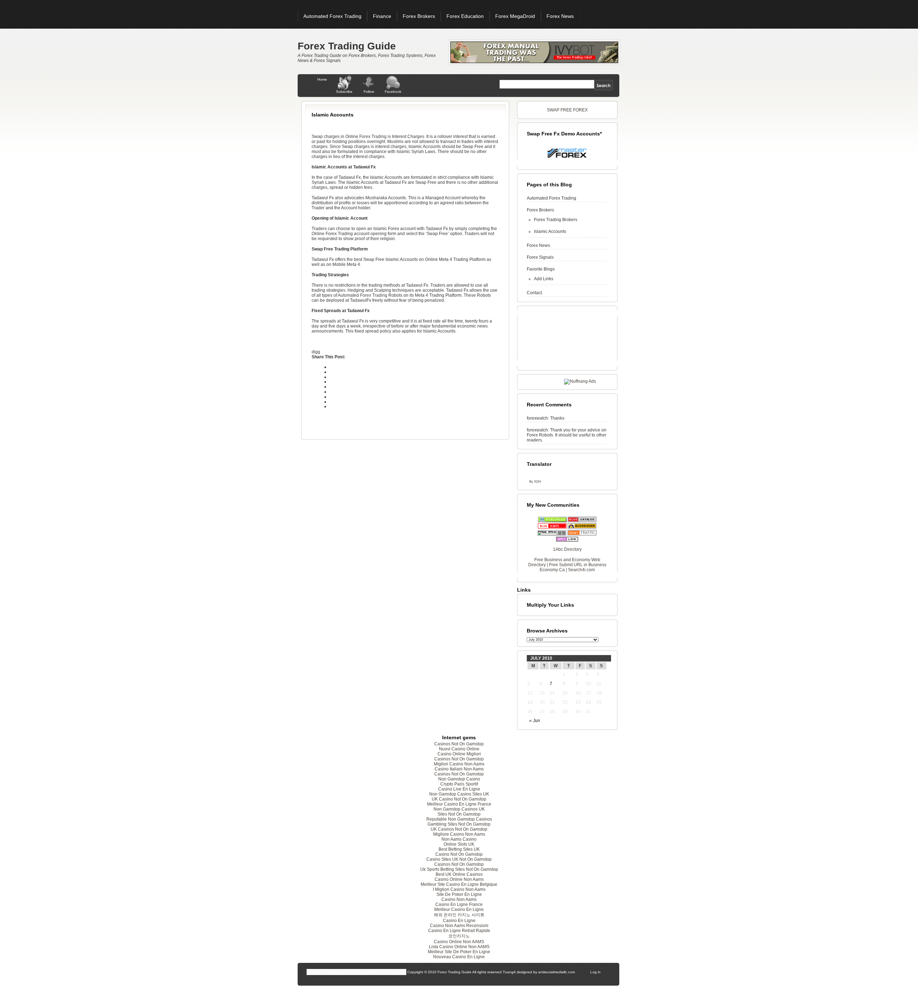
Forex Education (465, 16)
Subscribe (344, 92)
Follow (369, 92)
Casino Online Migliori (459, 753)
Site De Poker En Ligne (459, 894)
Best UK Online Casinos (459, 874)
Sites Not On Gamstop (459, 814)
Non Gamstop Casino (459, 779)
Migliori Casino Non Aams (459, 763)
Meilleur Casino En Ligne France (459, 804)
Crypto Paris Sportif (459, 784)
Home (322, 79)
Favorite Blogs (541, 269)
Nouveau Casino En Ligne (459, 956)
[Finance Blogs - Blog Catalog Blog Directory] (582, 520)
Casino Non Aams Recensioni (459, 925)
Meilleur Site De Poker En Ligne (459, 951)
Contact (534, 292)
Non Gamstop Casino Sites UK (459, 794)
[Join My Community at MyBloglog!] (552, 520)
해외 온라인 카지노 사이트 (459, 914)
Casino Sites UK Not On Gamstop (459, 859)
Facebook (393, 92)
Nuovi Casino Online (459, 748)
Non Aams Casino (459, 839)
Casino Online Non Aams (459, 879)
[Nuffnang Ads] (580, 381)
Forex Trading (373, 136)
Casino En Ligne (459, 920)
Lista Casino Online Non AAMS (459, 946)
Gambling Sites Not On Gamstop (459, 824)
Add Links (543, 278)
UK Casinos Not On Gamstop (459, 829)
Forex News (560, 16)
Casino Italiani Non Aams (459, 769)
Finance (382, 16)
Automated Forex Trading (332, 16)
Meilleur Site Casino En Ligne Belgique (459, 884)
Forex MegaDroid (515, 16)
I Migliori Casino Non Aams (459, 889)
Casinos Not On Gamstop (459, 743)
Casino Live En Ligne (459, 789)
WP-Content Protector (363, 972)
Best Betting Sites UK (459, 849)
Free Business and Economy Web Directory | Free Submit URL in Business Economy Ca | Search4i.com (567, 564)
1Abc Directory (567, 549)
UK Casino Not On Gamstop (459, 799)
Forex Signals (540, 257)
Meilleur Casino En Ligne (459, 909)
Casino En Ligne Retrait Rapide (459, 930)
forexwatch (537, 418)
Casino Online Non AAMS (459, 941)
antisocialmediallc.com (556, 972)
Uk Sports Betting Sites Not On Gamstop (459, 869)
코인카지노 (459, 935)
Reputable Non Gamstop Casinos (459, 819)
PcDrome (395, 972)
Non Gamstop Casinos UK (459, 809)
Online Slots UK (459, 844)
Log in (595, 972)
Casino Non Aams (459, 899)
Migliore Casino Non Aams (459, 834)
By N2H (535, 481)
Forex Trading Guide (347, 46)
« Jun (534, 720)
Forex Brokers (419, 16)
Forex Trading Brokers (555, 219)
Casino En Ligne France (459, 904)
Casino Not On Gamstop (459, 854)
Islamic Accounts (550, 231)
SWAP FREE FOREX (567, 110)
